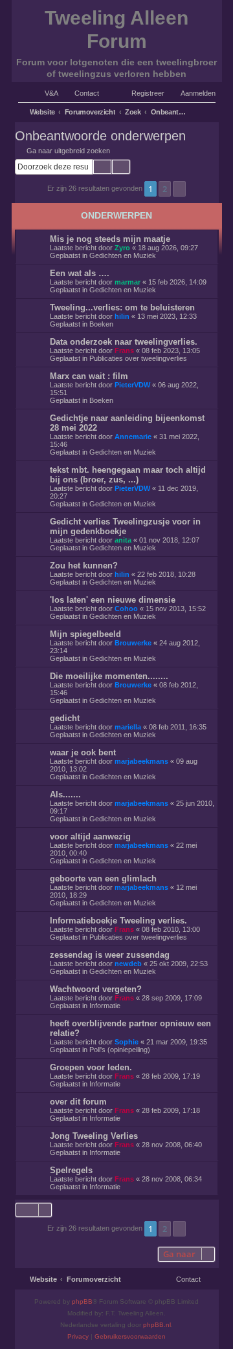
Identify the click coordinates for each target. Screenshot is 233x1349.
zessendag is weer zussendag (110, 955)
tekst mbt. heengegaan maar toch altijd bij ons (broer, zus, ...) (128, 474)
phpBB (82, 1301)
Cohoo (126, 608)
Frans (124, 350)
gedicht (65, 718)
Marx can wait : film (89, 376)
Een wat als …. (79, 273)
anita (123, 540)
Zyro (122, 248)
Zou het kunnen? (84, 565)
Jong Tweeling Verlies (94, 1136)
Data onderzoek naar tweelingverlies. (123, 342)
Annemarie (133, 436)
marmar (127, 282)
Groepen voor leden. (91, 1067)
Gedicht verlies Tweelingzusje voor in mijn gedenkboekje (125, 526)
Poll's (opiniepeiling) (119, 1049)
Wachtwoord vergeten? (96, 989)
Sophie (127, 1042)
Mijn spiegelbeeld (85, 634)
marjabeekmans (141, 761)
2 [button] (164, 189)
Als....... (65, 794)
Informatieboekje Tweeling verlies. (118, 920)
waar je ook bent (83, 752)
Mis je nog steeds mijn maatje (110, 239)
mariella (128, 727)
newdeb (128, 963)
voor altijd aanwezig (90, 836)
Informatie (104, 1005)
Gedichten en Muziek (122, 255)
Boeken (101, 324)
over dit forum (78, 1101)
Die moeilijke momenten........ (109, 676)
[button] (179, 189)
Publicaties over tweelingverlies (138, 358)
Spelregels (71, 1170)
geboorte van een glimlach (103, 878)
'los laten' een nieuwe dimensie (112, 600)
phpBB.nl (157, 1324)
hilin (122, 316)
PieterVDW (132, 385)
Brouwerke (133, 643)
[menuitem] (45, 93)
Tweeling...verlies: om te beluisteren (122, 307)
